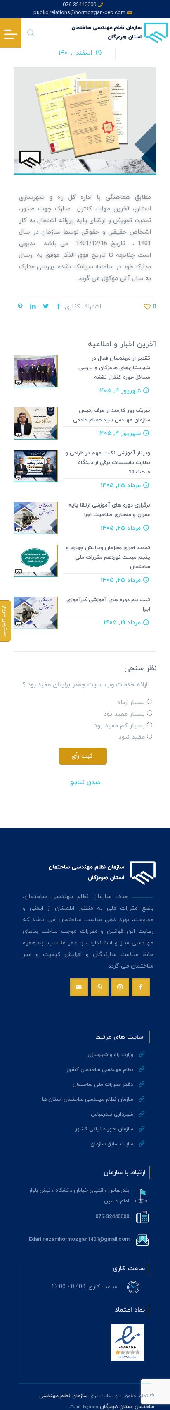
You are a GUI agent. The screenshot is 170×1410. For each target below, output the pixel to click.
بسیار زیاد (131, 702)
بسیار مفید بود (124, 714)
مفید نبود (131, 737)
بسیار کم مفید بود (119, 726)
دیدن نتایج (85, 782)
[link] (127, 1342)
